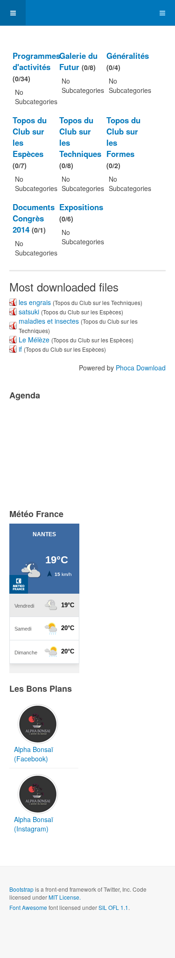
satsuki (29, 311)
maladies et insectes (49, 321)
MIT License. (65, 897)
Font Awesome (28, 907)
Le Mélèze (34, 339)
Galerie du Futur (78, 61)
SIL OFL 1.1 (113, 907)
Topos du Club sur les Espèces (30, 136)
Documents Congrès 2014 (34, 218)
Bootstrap (21, 889)
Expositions (81, 207)
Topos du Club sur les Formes (123, 136)
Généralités (127, 55)
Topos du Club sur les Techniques (80, 136)
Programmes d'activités (36, 61)
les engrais (35, 302)
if (20, 349)
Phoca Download (141, 367)
